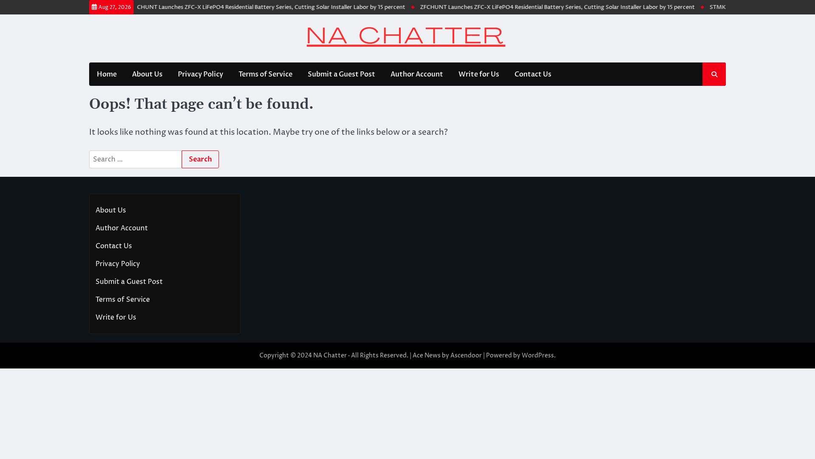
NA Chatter (330, 355)
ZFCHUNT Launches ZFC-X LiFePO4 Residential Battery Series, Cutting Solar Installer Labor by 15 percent (261, 7)
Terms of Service (265, 74)
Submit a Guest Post (341, 74)
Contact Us (532, 74)
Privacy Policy (200, 74)
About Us (147, 74)
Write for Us (478, 74)
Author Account (417, 74)
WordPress (538, 355)
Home (107, 74)
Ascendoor (466, 355)
